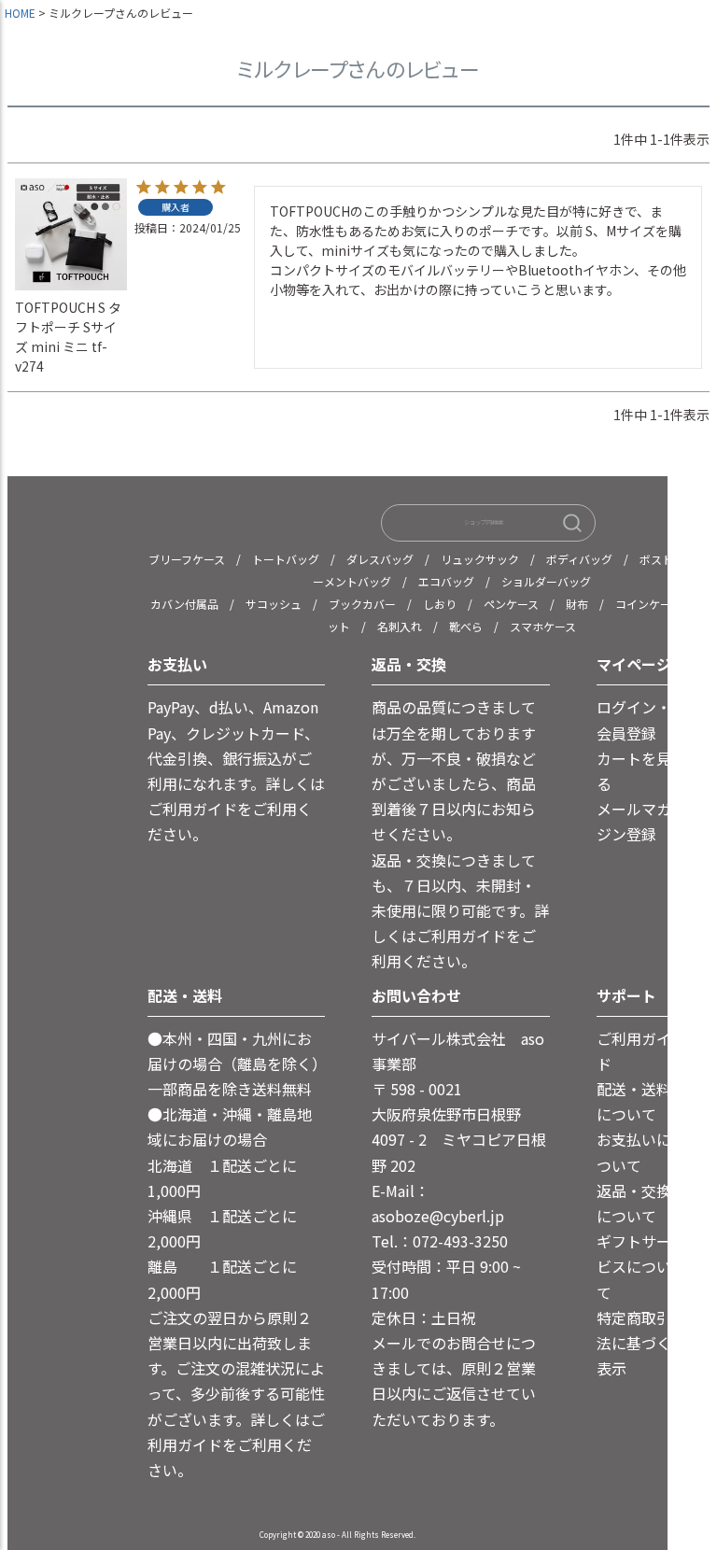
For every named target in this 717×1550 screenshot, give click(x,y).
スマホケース (543, 626)
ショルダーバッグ (546, 581)
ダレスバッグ (380, 559)
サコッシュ (274, 604)
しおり (440, 604)
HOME (20, 13)
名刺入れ (399, 626)
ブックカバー (362, 604)
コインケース (648, 604)
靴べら (466, 626)
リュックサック (480, 559)
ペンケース (511, 604)
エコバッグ (446, 581)
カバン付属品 (184, 604)
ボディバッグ (579, 559)
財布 (577, 604)
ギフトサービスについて (634, 1266)
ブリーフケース (186, 559)
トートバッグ (285, 559)
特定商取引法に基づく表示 (634, 1342)
